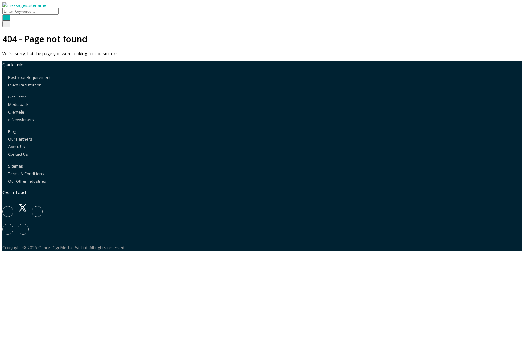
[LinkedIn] (37, 211)
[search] (6, 18)
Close (10, 292)
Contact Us (18, 154)
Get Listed (17, 97)
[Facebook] (7, 211)
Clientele (16, 112)
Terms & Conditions (26, 173)
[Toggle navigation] (6, 24)
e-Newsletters (21, 119)
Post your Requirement (29, 77)
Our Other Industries (27, 181)
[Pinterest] (23, 229)
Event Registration (25, 85)
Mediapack (18, 104)
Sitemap (15, 166)
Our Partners (20, 139)
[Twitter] (23, 211)
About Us (16, 146)
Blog (12, 131)
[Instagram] (7, 229)
